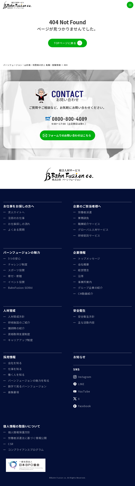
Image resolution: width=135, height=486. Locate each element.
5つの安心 (14, 258)
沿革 (81, 276)
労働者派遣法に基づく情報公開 (27, 438)
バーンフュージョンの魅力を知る (28, 380)
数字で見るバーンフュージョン (27, 386)
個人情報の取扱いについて (21, 426)
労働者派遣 (85, 212)
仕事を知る (15, 369)
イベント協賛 (16, 282)
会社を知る (15, 363)
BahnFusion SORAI (20, 288)
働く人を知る (16, 375)
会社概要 (83, 264)
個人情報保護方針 (19, 432)
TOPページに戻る (65, 43)
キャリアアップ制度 (20, 340)
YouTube (84, 391)
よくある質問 (16, 230)
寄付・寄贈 (15, 276)
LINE (81, 384)
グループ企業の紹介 (90, 288)
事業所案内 (85, 282)
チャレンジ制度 (17, 264)
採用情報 (9, 357)
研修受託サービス (89, 235)
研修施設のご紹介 (19, 322)
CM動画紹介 (85, 294)
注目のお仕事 (16, 218)
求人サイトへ (16, 212)
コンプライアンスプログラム (26, 450)
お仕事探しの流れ (19, 224)
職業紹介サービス (89, 224)
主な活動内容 (86, 322)
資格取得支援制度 (19, 334)
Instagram (84, 377)
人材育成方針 (16, 316)
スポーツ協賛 (16, 270)
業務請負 (83, 218)
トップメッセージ (89, 258)
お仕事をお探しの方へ (18, 206)
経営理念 (83, 270)
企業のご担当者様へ (87, 206)
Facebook (84, 406)
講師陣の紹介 (16, 328)
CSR (10, 444)
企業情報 (79, 252)
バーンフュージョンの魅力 (21, 252)
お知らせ (79, 357)
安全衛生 (79, 310)
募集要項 (13, 392)
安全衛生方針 (86, 316)
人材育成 (9, 310)
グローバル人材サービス (93, 230)
